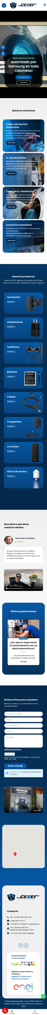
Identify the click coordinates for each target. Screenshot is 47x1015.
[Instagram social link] (26, 945)
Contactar (23, 82)
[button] (15, 854)
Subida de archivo (12, 750)
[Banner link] (23, 135)
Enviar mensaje (15, 766)
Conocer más (23, 77)
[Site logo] (23, 5)
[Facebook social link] (21, 945)
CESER (23, 655)
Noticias (23, 638)
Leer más (23, 665)
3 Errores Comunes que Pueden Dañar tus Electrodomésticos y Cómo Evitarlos (23, 647)
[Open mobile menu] (4, 5)
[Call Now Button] (5, 1010)
